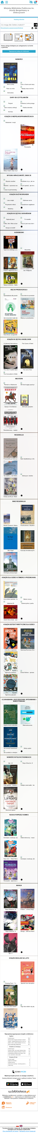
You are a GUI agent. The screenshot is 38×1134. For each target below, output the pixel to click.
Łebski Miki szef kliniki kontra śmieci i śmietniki (17, 1053)
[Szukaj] (35, 25)
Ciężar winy (10, 1065)
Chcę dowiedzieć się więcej (10, 1131)
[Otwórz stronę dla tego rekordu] (11, 73)
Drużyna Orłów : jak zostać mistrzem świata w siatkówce (20, 1050)
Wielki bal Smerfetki (12, 1060)
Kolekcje (20, 28)
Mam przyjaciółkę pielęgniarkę (14, 1044)
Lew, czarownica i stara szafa (14, 1054)
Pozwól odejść (11, 1059)
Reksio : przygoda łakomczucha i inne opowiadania (19, 1041)
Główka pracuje (11, 1062)
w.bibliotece (8, 1097)
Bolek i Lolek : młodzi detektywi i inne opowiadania (19, 1042)
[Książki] (8, 41)
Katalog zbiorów (19, 19)
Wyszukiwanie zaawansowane (9, 28)
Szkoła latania (11, 1038)
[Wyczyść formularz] (32, 28)
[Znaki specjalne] (35, 28)
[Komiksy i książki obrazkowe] (30, 41)
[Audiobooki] (19, 41)
